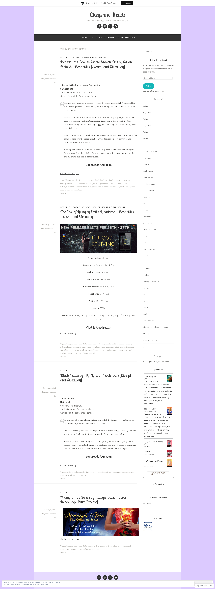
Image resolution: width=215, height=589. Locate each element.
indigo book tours (94, 347)
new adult (89, 57)
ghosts (69, 347)
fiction (88, 184)
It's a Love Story (150, 408)
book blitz (66, 57)
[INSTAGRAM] (105, 577)
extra (145, 203)
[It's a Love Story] (169, 414)
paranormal (101, 57)
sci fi (144, 294)
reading (127, 187)
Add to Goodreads (98, 327)
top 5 (145, 314)
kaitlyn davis (104, 546)
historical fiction (149, 229)
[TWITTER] (110, 577)
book (97, 180)
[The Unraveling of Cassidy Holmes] (169, 466)
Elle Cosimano (149, 444)
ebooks (82, 184)
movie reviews (149, 249)
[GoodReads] (99, 26)
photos (146, 275)
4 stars (145, 132)
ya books (95, 549)
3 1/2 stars (147, 112)
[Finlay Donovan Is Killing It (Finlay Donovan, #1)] (169, 446)
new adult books (116, 184)
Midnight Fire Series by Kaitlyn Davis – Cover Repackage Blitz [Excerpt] (93, 499)
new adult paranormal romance (78, 187)
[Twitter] (110, 26)
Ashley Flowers (149, 379)
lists (144, 242)
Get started (127, 3)
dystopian (147, 197)
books (76, 184)
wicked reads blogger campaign (156, 327)
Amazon (106, 165)
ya (90, 549)
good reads (104, 184)
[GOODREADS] (99, 577)
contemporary (149, 184)
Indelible (147, 451)
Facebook (158, 484)
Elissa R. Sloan (149, 467)
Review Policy (128, 37)
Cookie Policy (44, 585)
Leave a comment (67, 193)
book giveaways (66, 184)
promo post (114, 187)
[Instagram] (105, 26)
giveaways (78, 57)
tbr (144, 301)
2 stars (145, 106)
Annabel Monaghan (150, 411)
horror (96, 207)
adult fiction (76, 472)
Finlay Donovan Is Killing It (154, 441)
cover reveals (148, 190)
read (122, 187)
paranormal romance (100, 187)
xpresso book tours (75, 190)
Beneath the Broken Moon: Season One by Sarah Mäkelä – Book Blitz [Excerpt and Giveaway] (96, 64)
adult (68, 472)
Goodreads (92, 165)
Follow (148, 86)
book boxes (148, 171)
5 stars (145, 138)
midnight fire (115, 546)
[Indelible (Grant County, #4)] (169, 456)
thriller (145, 307)
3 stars (145, 119)
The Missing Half (150, 376)
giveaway (95, 184)
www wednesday (150, 340)
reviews (146, 288)
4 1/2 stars (147, 125)
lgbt (103, 347)
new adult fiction (67, 350)
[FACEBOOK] (116, 577)
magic (108, 347)
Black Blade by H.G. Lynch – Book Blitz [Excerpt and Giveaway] (95, 377)
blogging (91, 180)
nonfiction (147, 262)
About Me (97, 37)
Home (84, 37)
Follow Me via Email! (158, 60)
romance (70, 353)
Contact (111, 37)
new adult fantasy (127, 347)
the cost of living (81, 353)
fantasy (77, 207)
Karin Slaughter (149, 454)
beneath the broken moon (76, 180)
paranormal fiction (92, 350)
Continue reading (69, 173)
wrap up (146, 333)
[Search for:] (158, 51)
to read (92, 353)
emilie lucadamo (118, 344)
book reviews (148, 177)
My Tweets (147, 503)
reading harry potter (151, 281)
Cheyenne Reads (107, 14)
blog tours (147, 158)
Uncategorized (149, 320)
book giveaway (126, 180)
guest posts (147, 223)
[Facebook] (115, 26)
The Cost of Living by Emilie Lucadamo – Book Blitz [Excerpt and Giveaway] (97, 214)
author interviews (150, 151)
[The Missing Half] (169, 381)
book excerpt (114, 180)
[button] (148, 527)
